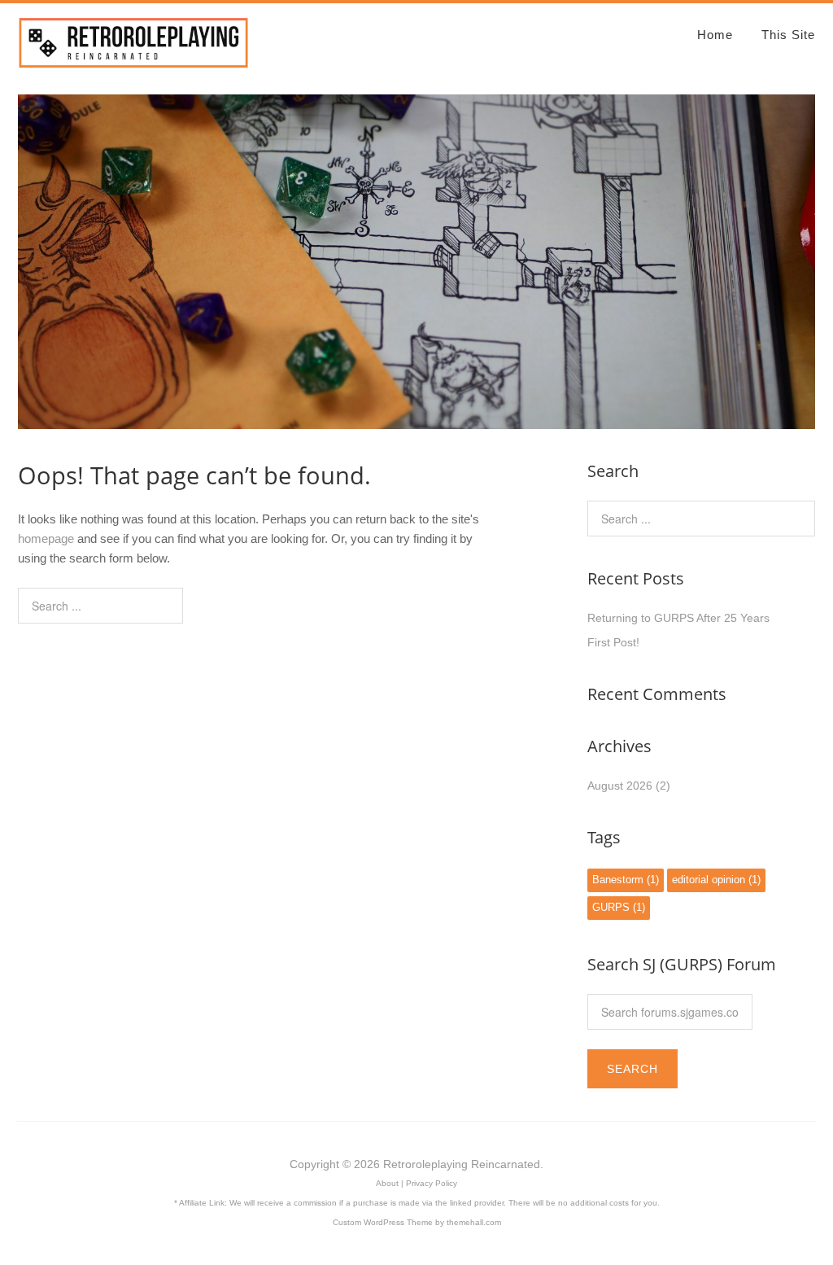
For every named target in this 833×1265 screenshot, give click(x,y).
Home (715, 35)
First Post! (613, 642)
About (387, 1183)
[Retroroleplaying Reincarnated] (134, 61)
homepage (46, 538)
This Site (788, 35)
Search (632, 1068)
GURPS (618, 907)
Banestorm (625, 880)
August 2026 (619, 785)
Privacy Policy (431, 1183)
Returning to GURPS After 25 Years (678, 617)
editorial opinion (716, 880)
